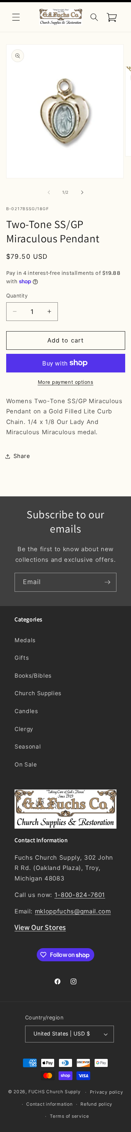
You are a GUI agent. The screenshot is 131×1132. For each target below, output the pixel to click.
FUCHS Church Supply (54, 1092)
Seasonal (28, 746)
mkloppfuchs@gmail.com (73, 911)
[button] (16, 17)
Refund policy (96, 1104)
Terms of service (69, 1116)
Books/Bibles (33, 675)
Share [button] (21, 456)
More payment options (66, 382)
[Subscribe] (107, 582)
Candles (26, 711)
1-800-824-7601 (80, 894)
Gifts (22, 657)
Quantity (17, 295)
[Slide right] (82, 192)
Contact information (49, 1104)
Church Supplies (38, 693)
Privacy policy (106, 1092)
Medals (25, 640)
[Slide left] (49, 192)
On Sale (26, 764)
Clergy (24, 729)
